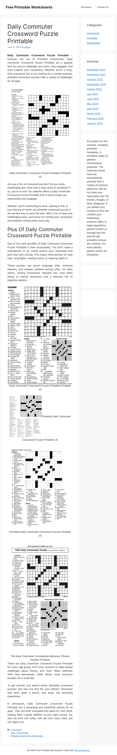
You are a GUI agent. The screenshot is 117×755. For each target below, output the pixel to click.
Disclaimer (86, 7)
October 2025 (95, 79)
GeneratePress (82, 750)
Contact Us (102, 7)
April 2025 (93, 108)
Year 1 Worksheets (20, 732)
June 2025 (93, 99)
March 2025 (94, 113)
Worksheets (93, 43)
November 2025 (96, 74)
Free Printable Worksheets (29, 7)
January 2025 (95, 123)
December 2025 (96, 69)
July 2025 (92, 94)
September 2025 (96, 84)
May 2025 (92, 103)
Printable (92, 38)
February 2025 (95, 118)
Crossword (16, 729)
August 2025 (94, 89)
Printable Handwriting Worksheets (27, 736)
